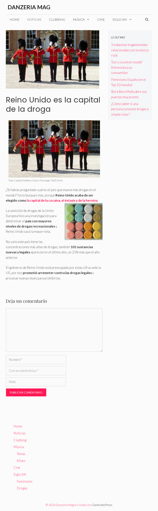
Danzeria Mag (29, 7)
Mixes (21, 461)
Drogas (22, 488)
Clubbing (57, 19)
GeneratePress (102, 505)
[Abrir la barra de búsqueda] (146, 19)
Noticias (34, 19)
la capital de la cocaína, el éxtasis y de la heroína (62, 200)
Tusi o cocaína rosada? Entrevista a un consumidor (126, 67)
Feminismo (24, 481)
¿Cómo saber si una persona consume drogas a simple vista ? (130, 109)
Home (14, 19)
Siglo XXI (120, 19)
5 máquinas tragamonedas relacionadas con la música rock (130, 50)
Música (79, 19)
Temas (21, 454)
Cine (101, 19)
